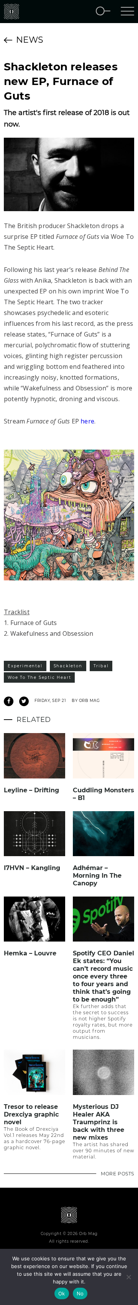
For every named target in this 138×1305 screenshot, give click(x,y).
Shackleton (68, 665)
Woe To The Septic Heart (39, 677)
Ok (61, 1293)
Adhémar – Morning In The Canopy (97, 875)
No (80, 1293)
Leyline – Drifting (31, 790)
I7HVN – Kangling (32, 868)
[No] (128, 1277)
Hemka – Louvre (30, 953)
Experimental (25, 665)
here (87, 421)
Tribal (101, 665)
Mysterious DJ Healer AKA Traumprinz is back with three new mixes (98, 1122)
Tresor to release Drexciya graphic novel (31, 1114)
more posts (117, 1174)
